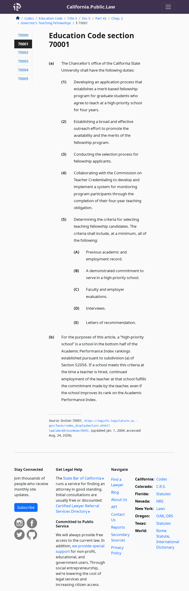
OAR (160, 515)
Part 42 (100, 18)
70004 (23, 70)
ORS (169, 515)
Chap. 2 (117, 18)
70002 (23, 52)
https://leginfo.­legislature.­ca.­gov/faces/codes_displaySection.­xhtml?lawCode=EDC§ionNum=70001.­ (93, 425)
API (114, 506)
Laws (160, 508)
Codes (29, 18)
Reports (118, 527)
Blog (115, 492)
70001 (23, 44)
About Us (119, 499)
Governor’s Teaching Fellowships (46, 23)
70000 (23, 35)
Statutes (163, 493)
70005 (23, 78)
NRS (159, 501)
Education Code (50, 18)
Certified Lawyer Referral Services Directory (77, 508)
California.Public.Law (91, 7)
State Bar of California (82, 478)
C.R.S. (161, 486)
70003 (23, 61)
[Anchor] (137, 70)
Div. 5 (86, 18)
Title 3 (72, 18)
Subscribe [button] (26, 507)
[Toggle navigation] (168, 7)
